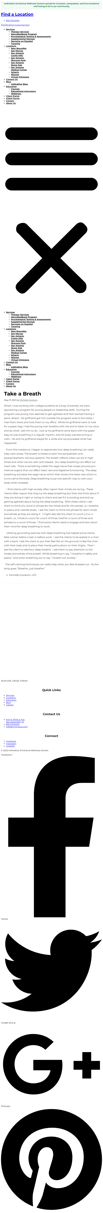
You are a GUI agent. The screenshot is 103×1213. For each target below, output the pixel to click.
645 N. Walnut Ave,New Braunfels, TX (15, 720)
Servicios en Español (22, 41)
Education (11, 86)
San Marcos (17, 51)
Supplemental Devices (23, 39)
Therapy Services (20, 32)
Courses (15, 89)
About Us (11, 103)
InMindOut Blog (19, 84)
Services (10, 29)
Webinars (16, 94)
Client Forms (13, 98)
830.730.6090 (12, 724)
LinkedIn (10, 746)
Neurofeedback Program (24, 34)
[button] (51, 207)
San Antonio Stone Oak (17, 64)
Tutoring (15, 44)
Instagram (11, 743)
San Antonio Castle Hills (17, 54)
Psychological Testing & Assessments (31, 36)
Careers (10, 101)
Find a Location (17, 14)
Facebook (11, 741)
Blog (8, 82)
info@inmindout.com (17, 727)
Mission (15, 74)
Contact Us (12, 79)
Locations (11, 46)
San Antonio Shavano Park (18, 59)
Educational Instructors (23, 91)
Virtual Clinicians (20, 77)
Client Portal (12, 96)
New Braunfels (19, 48)
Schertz (15, 72)
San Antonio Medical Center (19, 68)
